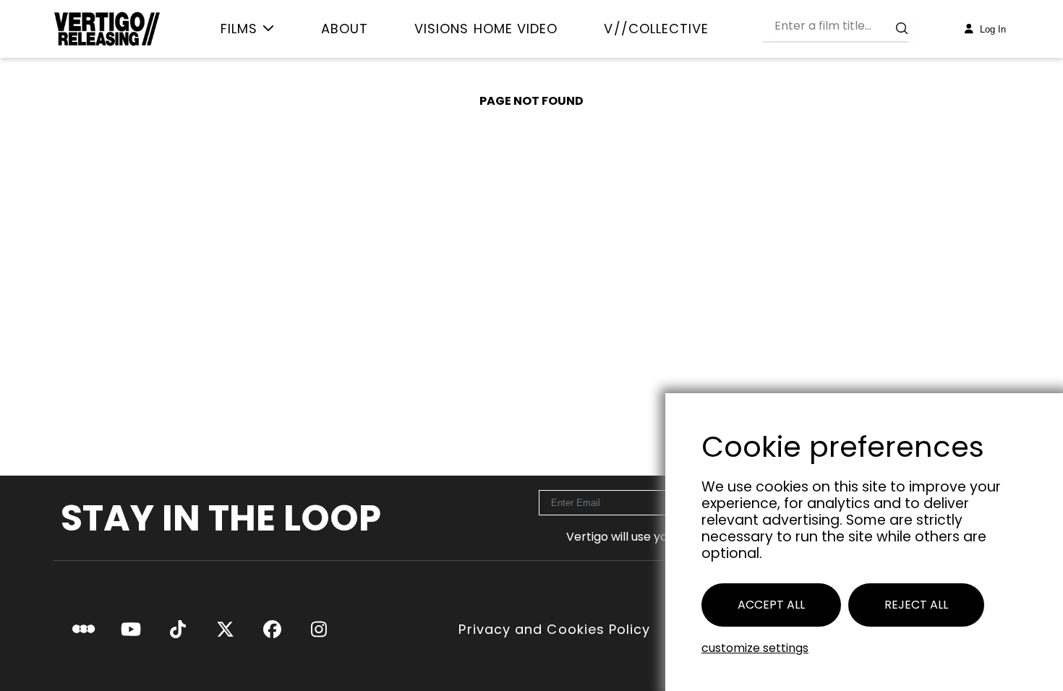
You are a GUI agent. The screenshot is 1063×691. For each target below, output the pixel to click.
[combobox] (841, 28)
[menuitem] (248, 29)
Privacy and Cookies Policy (554, 630)
